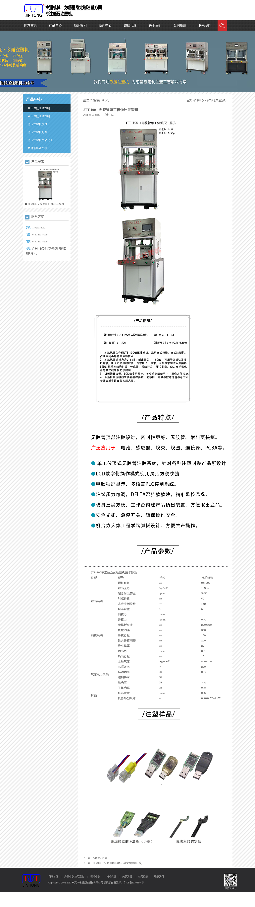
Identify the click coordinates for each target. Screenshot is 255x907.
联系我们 (204, 25)
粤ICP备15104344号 (133, 882)
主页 (189, 100)
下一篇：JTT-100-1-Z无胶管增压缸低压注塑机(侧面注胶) (112, 863)
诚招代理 (130, 25)
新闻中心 (105, 25)
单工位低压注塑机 (39, 108)
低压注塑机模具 (37, 124)
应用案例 (80, 25)
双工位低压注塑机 (39, 116)
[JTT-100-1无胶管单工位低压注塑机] (47, 185)
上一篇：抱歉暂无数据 (95, 858)
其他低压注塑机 (37, 148)
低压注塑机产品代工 (40, 140)
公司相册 (180, 25)
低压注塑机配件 (37, 132)
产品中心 (55, 25)
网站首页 (30, 25)
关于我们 (155, 25)
